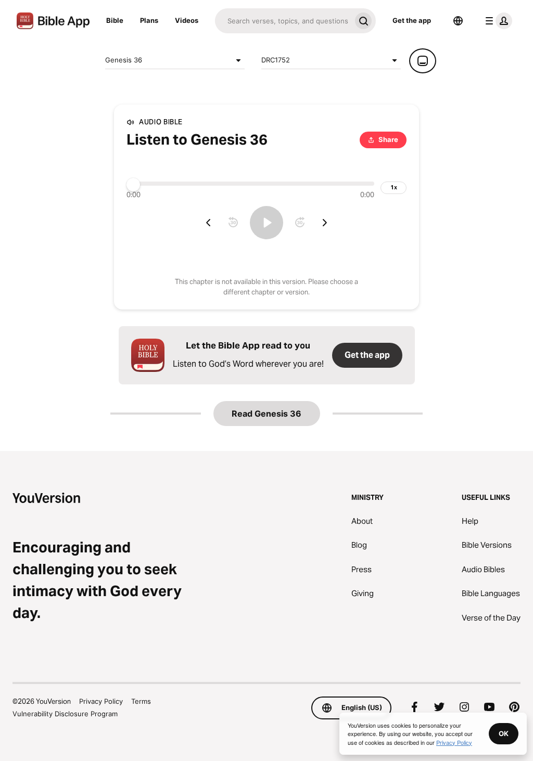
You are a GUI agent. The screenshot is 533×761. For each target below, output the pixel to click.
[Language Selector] (458, 20)
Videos (186, 20)
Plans (149, 20)
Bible (114, 20)
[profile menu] (496, 20)
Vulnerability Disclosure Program (65, 714)
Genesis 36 (123, 60)
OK (504, 733)
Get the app (411, 20)
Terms (141, 701)
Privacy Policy (101, 701)
